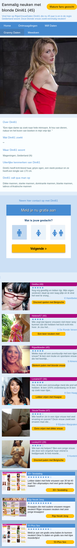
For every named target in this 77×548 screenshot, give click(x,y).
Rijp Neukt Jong (60, 516)
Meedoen (33, 32)
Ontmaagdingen (27, 25)
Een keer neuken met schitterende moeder (48, 334)
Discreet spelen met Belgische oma (48, 302)
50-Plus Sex (60, 542)
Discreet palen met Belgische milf (49, 460)
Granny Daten (12, 32)
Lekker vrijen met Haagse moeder (49, 397)
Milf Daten (51, 25)
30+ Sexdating (60, 490)
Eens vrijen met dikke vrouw (48, 428)
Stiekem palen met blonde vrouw (48, 365)
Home (7, 25)
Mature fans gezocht (62, 6)
